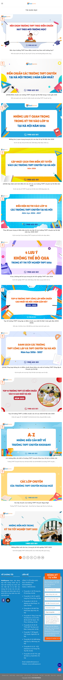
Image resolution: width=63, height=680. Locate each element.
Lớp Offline (27, 675)
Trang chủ (5, 675)
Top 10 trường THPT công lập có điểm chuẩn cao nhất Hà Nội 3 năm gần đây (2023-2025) (31, 322)
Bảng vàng (19, 675)
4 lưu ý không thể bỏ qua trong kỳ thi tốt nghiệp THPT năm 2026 (31, 276)
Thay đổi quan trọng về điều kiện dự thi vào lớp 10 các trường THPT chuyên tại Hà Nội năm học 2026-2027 (31, 231)
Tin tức (41, 675)
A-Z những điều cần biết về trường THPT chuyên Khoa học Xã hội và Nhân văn (31, 458)
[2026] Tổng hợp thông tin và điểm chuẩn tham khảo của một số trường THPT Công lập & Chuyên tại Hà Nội (31, 368)
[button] (2, 3)
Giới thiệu (12, 675)
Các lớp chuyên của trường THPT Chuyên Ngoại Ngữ (31, 503)
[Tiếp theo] (42, 557)
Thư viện (47, 675)
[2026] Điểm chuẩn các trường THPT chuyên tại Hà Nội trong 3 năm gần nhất (31, 95)
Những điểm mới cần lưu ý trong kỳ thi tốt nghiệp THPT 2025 (31, 547)
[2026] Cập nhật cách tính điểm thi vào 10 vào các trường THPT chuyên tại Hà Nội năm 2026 (31, 185)
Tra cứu (53, 675)
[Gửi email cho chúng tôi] (8, 600)
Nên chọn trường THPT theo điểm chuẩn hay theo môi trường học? (31, 50)
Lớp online (35, 675)
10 (39, 557)
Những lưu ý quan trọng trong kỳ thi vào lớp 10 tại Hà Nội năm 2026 (31, 139)
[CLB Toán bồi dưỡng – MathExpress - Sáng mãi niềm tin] (31, 3)
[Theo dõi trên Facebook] (3, 600)
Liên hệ (59, 675)
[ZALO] (59, 665)
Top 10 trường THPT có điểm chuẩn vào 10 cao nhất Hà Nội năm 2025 (31, 414)
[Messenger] (59, 670)
